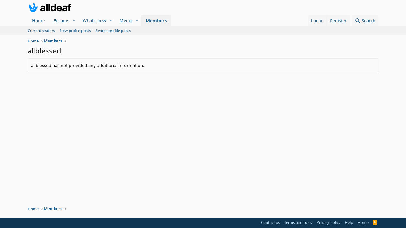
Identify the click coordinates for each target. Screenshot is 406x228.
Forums (61, 20)
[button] (74, 20)
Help (349, 222)
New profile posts (75, 30)
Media (125, 20)
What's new (94, 20)
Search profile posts (113, 30)
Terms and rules (298, 222)
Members (156, 20)
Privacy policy (329, 222)
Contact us (270, 222)
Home (38, 20)
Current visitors (41, 30)
